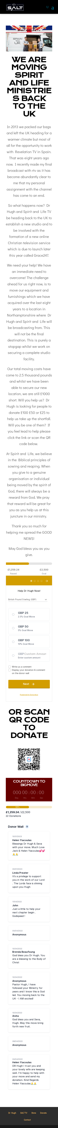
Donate (43, 1112)
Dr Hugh (12, 1112)
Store (33, 1112)
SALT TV (23, 1112)
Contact (27, 1119)
